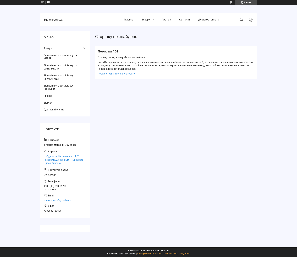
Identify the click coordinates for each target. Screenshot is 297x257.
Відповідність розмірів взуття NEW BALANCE (60, 77)
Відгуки (48, 102)
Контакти (184, 19)
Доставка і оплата (208, 19)
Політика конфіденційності (177, 254)
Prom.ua (165, 250)
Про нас (166, 19)
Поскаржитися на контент (149, 254)
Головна (128, 19)
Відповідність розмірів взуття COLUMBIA (60, 87)
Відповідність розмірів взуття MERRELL (60, 57)
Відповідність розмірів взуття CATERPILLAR (60, 67)
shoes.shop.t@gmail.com (57, 200)
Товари (146, 19)
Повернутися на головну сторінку (116, 73)
